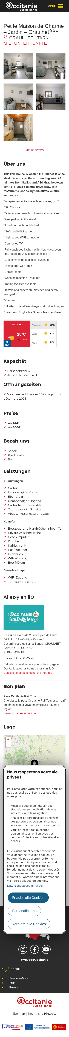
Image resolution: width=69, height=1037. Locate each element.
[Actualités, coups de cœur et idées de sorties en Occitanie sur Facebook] (34, 949)
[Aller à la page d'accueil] (21, 6)
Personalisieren (24, 911)
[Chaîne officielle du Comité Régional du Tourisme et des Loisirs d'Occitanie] (46, 949)
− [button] (8, 745)
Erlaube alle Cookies (28, 898)
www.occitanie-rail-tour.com (21, 713)
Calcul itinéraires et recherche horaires (28, 672)
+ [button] (8, 739)
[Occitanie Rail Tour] (24, 629)
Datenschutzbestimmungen (25, 885)
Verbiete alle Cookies (29, 924)
